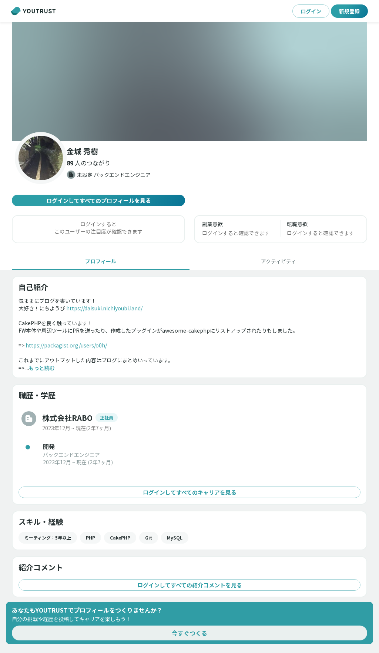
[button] (189, 81)
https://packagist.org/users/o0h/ (66, 345)
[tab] (101, 261)
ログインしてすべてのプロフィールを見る (98, 200)
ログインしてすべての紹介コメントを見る (189, 585)
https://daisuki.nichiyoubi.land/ (104, 308)
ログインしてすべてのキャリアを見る (190, 492)
